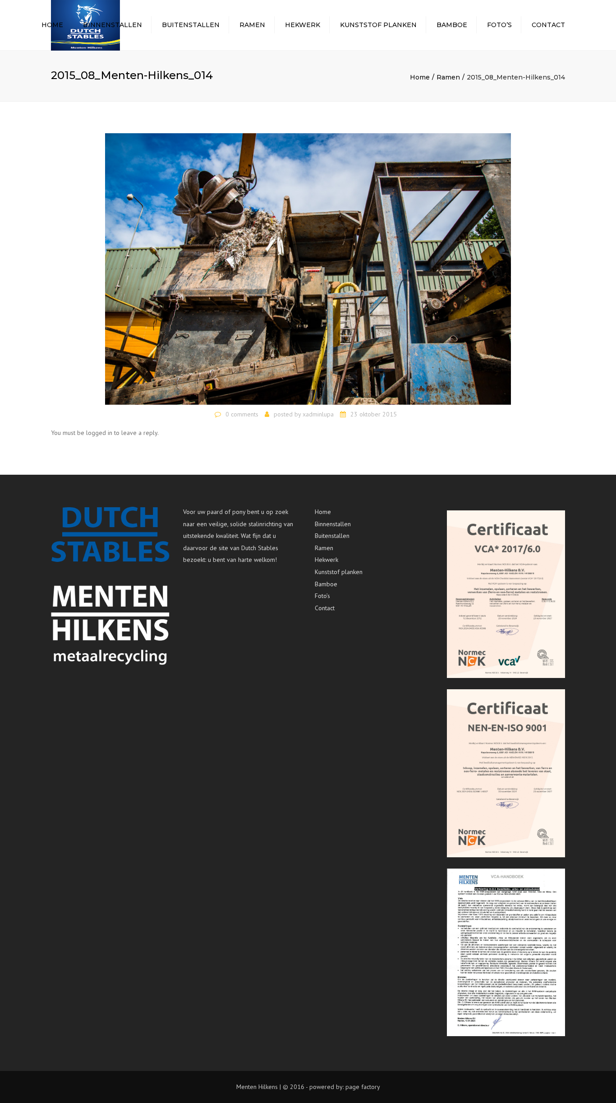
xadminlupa (318, 414)
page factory (362, 1087)
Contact (548, 25)
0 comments (241, 414)
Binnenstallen (112, 25)
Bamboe (452, 25)
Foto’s (499, 25)
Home (52, 25)
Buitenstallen (191, 25)
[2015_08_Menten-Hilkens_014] (308, 268)
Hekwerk (302, 25)
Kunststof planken (378, 25)
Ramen (252, 25)
